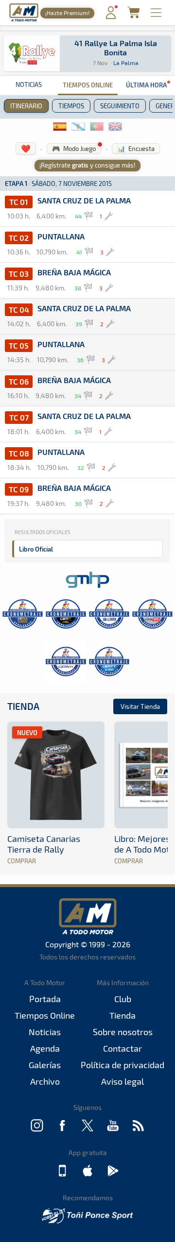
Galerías (45, 1064)
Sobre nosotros (123, 1031)
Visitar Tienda (140, 706)
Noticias (29, 84)
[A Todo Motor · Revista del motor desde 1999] (23, 20)
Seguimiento (120, 106)
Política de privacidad (122, 1064)
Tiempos (71, 106)
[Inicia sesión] (111, 16)
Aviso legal (122, 1081)
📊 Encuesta (136, 148)
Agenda (45, 1048)
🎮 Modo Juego (74, 148)
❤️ (26, 148)
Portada (45, 998)
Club (122, 998)
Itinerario (26, 106)
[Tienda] (133, 15)
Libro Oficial (36, 549)
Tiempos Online (88, 85)
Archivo (45, 1081)
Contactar (122, 1048)
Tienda (23, 706)
